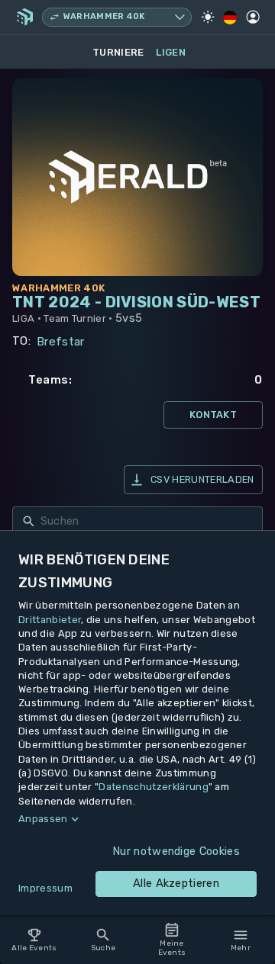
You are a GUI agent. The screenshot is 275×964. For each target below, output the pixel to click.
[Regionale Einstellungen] (230, 17)
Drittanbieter (49, 619)
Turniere (118, 52)
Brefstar (61, 342)
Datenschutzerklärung (153, 786)
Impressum (45, 888)
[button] (137, 819)
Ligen (171, 52)
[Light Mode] (208, 17)
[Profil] (253, 17)
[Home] (24, 16)
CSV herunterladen (202, 479)
